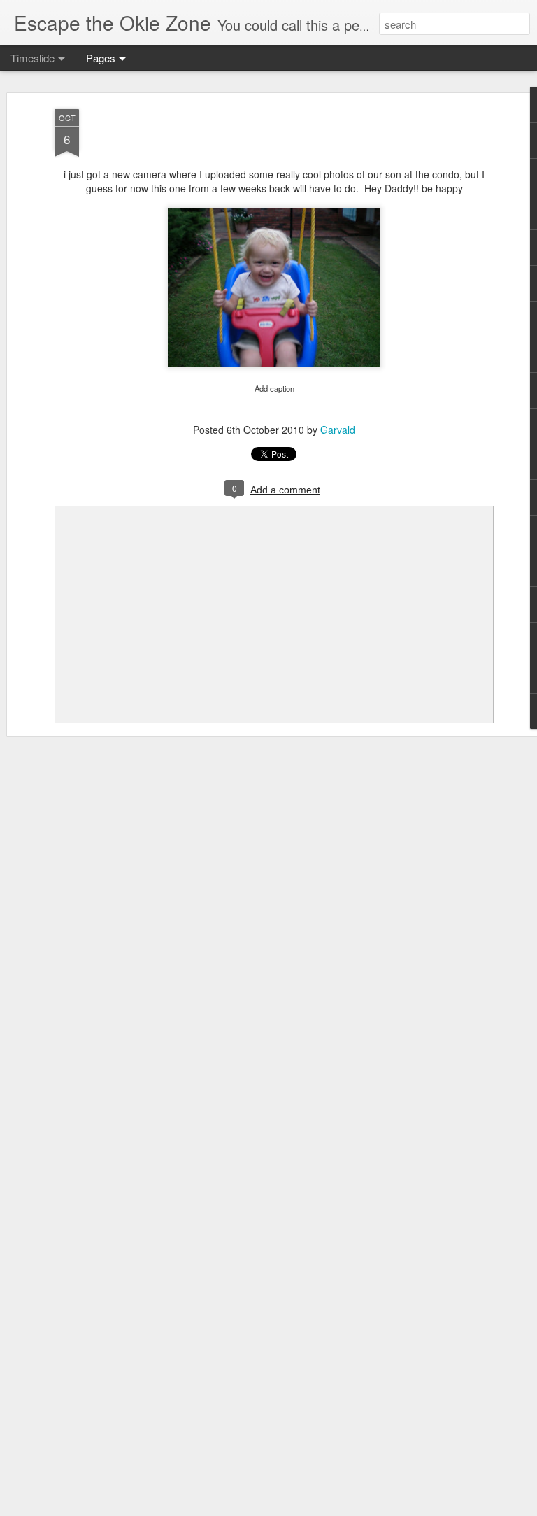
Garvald (337, 430)
